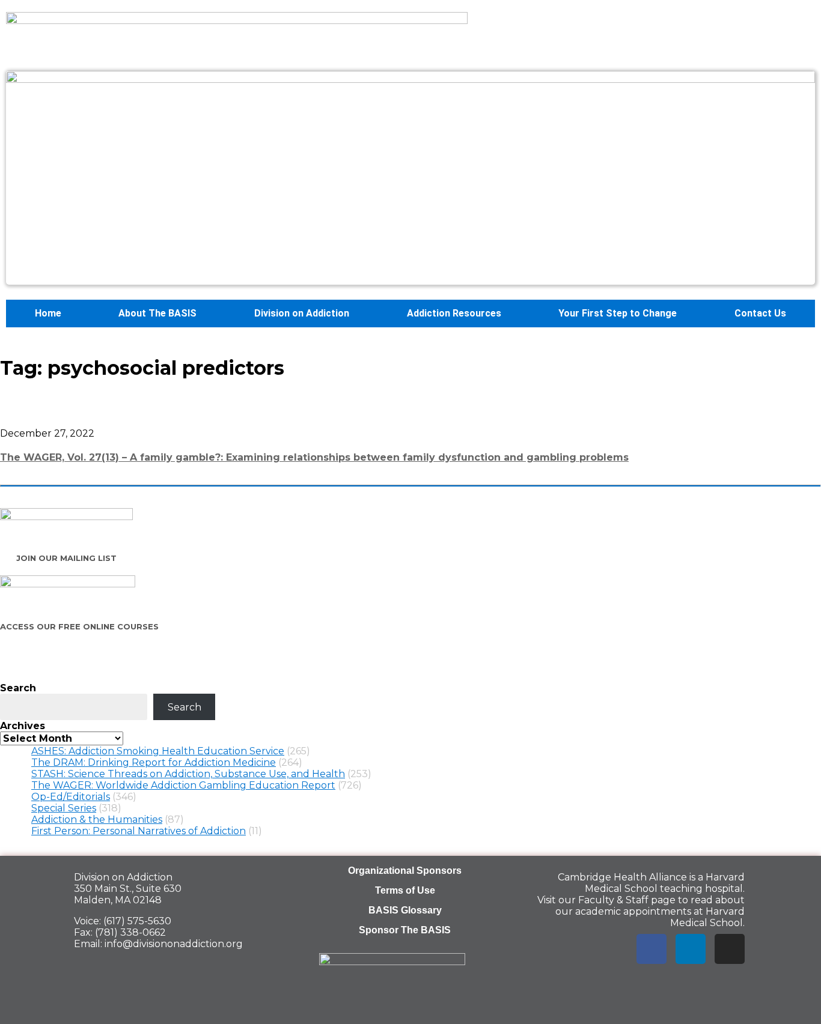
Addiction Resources (454, 313)
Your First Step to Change (617, 313)
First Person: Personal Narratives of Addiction (138, 831)
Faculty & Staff (613, 900)
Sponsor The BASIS (405, 930)
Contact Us (760, 313)
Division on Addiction (301, 313)
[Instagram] (730, 949)
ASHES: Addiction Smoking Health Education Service (157, 751)
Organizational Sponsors (405, 870)
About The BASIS (157, 313)
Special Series (63, 808)
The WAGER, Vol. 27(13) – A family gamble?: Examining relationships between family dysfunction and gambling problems (314, 457)
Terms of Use (405, 890)
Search (18, 688)
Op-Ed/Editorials (70, 796)
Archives (22, 726)
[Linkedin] (691, 949)
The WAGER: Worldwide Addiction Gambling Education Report (183, 785)
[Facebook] (651, 949)
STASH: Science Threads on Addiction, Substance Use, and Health (188, 774)
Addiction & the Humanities (96, 819)
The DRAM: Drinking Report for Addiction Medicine (153, 762)
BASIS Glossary (405, 910)
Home (48, 313)
